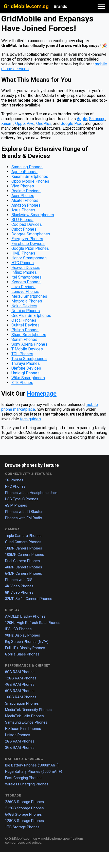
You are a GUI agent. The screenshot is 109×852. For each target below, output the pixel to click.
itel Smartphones (26, 277)
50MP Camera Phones (23, 548)
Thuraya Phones (25, 363)
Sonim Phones (24, 339)
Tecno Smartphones (29, 358)
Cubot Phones (24, 229)
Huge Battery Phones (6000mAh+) (33, 771)
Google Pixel (72, 123)
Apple (82, 118)
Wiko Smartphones (28, 377)
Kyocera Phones (26, 282)
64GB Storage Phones (23, 814)
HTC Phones (22, 262)
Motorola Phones (26, 301)
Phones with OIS (18, 580)
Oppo (20, 123)
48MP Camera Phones (23, 567)
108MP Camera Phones (24, 554)
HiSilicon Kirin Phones (23, 728)
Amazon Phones (26, 205)
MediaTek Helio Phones (24, 716)
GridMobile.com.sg (26, 6)
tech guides (30, 419)
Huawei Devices (25, 267)
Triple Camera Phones (23, 535)
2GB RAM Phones (19, 741)
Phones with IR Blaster (24, 511)
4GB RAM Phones (19, 684)
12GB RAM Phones (21, 678)
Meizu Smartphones (29, 296)
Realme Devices (26, 190)
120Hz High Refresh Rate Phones (32, 622)
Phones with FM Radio (23, 518)
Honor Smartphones (29, 258)
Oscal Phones (23, 320)
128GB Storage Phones (24, 820)
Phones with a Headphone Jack (31, 492)
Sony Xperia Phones (29, 344)
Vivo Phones (22, 186)
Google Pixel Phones (30, 248)
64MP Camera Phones (23, 573)
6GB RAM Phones (19, 691)
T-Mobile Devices (27, 349)
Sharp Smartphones (28, 334)
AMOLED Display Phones (25, 616)
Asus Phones (23, 210)
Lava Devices (23, 286)
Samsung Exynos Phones (26, 722)
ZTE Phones (22, 382)
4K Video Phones (19, 586)
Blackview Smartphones (32, 214)
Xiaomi (7, 123)
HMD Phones (23, 253)
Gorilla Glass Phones (22, 654)
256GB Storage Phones (24, 802)
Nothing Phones (25, 310)
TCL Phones (22, 353)
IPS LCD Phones (18, 629)
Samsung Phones (27, 166)
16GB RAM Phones (21, 697)
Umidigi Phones (25, 373)
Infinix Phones (24, 272)
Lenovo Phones (25, 291)
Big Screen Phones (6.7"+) (26, 641)
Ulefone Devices (26, 368)
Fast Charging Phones (23, 778)
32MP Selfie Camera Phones (28, 598)
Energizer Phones (27, 238)
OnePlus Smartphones (31, 315)
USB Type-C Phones (21, 499)
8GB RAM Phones (19, 672)
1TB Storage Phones (22, 827)
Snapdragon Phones (22, 703)
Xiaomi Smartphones (29, 176)
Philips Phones (25, 329)
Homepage (42, 393)
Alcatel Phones (24, 200)
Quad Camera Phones (23, 542)
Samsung (97, 118)
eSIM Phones (16, 505)
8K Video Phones (19, 592)
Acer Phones (22, 195)
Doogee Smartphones (30, 234)
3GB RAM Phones (19, 747)
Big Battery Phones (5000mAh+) (32, 765)
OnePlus (43, 123)
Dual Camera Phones (22, 561)
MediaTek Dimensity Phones (28, 709)
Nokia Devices (24, 306)
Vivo (30, 123)
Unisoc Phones (17, 735)
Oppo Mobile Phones (30, 181)
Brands (60, 6)
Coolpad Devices (26, 224)
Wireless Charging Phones (26, 784)
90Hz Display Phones (22, 635)
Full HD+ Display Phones (25, 648)
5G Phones (14, 480)
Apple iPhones (24, 171)
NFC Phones (15, 486)
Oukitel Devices (25, 325)
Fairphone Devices (28, 243)
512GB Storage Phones (24, 808)
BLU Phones (22, 219)
